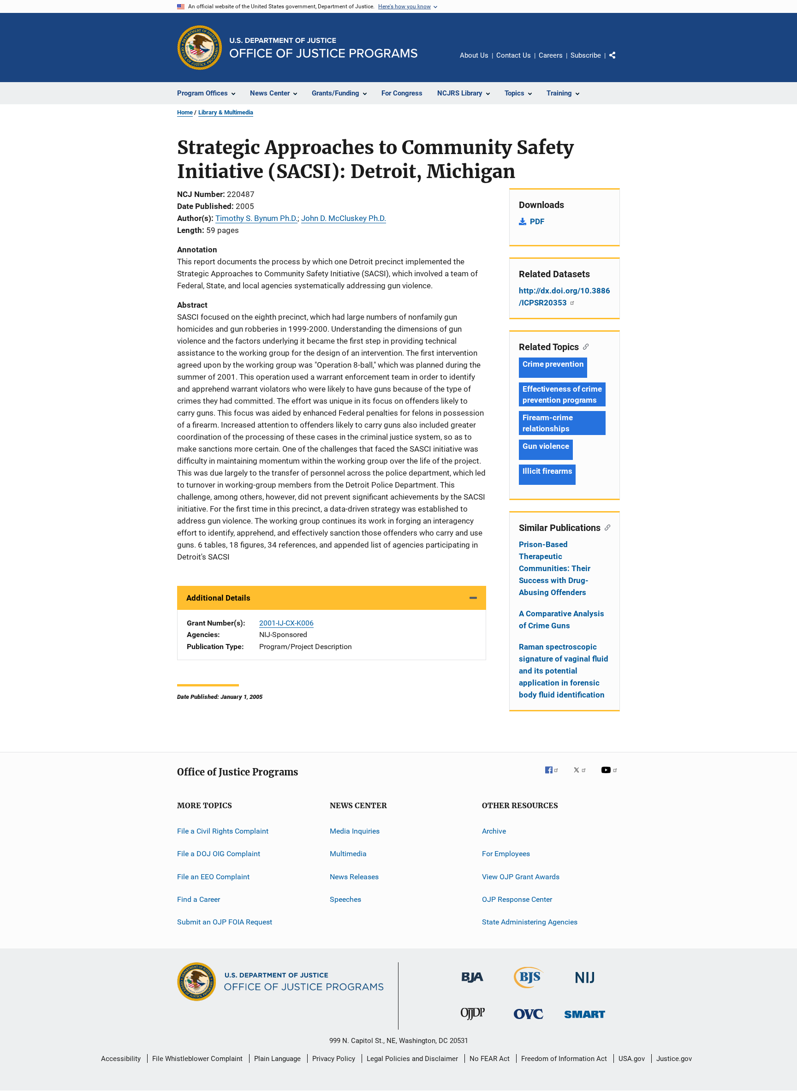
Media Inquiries (355, 831)
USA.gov (632, 1059)
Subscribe (586, 55)
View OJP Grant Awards (520, 876)
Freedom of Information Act (564, 1059)
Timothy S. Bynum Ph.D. (256, 218)
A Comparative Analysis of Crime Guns (561, 619)
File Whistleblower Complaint (197, 1059)
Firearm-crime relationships (548, 423)
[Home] (323, 48)
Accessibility (121, 1059)
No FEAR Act (490, 1059)
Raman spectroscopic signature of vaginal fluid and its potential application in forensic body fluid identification (563, 670)
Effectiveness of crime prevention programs (562, 394)
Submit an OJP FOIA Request (224, 922)
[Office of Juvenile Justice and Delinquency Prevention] (473, 1022)
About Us (474, 55)
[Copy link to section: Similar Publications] (605, 526)
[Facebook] (555, 776)
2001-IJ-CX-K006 (286, 623)
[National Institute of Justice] (585, 985)
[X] (583, 776)
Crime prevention (553, 364)
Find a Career (198, 899)
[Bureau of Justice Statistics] (529, 990)
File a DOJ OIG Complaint (218, 853)
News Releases (354, 876)
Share (620, 62)
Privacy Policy (333, 1059)
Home (185, 112)
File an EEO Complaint (213, 876)
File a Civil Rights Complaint (222, 831)
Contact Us (513, 55)
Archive (494, 831)
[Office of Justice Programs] (199, 47)
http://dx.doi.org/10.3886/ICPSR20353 (564, 296)
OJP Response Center (517, 899)
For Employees (506, 853)
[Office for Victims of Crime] (528, 1020)
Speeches (345, 899)
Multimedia (348, 853)
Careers (551, 55)
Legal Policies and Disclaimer (412, 1059)
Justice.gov (674, 1059)
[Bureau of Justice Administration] (472, 984)
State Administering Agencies (529, 922)
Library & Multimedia (225, 112)
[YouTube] (611, 776)
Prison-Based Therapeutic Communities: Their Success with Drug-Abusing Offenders (554, 568)
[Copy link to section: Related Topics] (584, 346)
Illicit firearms (547, 471)
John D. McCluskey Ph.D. (343, 218)
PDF (537, 221)
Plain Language (277, 1059)
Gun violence (546, 446)
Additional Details (218, 597)
